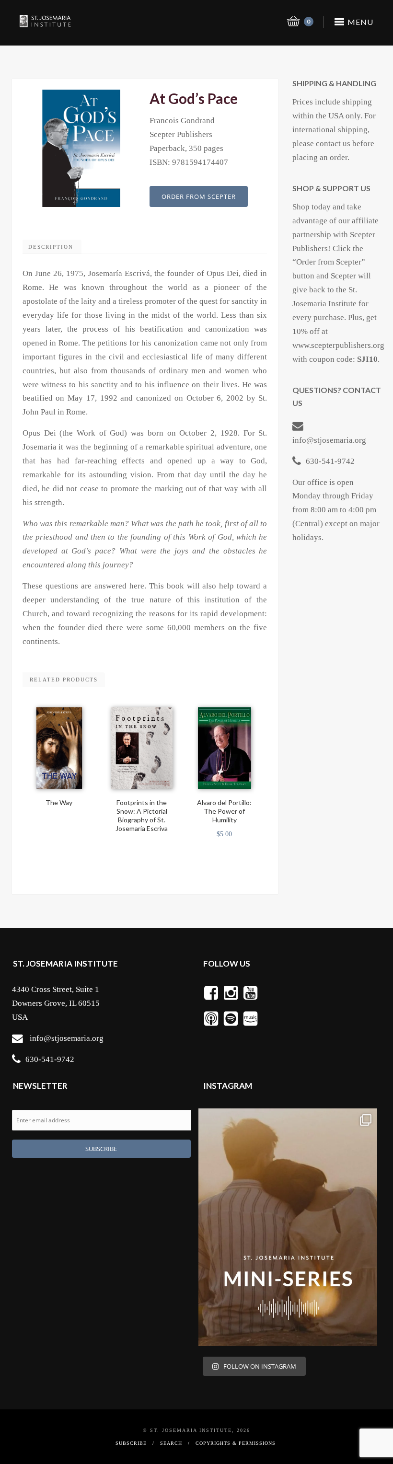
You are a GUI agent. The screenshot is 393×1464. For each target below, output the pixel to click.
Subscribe (131, 1443)
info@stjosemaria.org (329, 440)
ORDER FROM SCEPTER (199, 196)
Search (171, 1443)
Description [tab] (50, 247)
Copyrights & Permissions (236, 1443)
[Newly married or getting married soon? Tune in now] (287, 1227)
